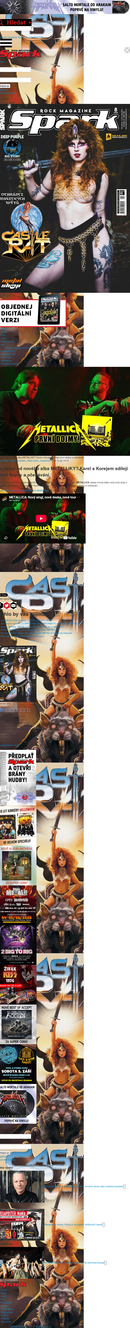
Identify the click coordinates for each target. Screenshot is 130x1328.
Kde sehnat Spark (10, 363)
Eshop (21, 37)
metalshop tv (46, 460)
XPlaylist (5, 1318)
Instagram (12, 37)
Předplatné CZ (8, 351)
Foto (3, 335)
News (3, 331)
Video (3, 338)
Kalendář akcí (8, 341)
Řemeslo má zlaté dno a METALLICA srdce (22, 636)
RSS (41, 37)
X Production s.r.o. (42, 1326)
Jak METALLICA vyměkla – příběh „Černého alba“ (26, 620)
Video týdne (33, 460)
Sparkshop (6, 360)
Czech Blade (7, 1309)
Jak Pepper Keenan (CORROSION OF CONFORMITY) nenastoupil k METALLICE (42, 623)
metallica (21, 460)
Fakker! (4, 1305)
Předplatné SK (8, 354)
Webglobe (6, 1321)
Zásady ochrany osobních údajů (21, 347)
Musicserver (7, 1312)
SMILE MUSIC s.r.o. (21, 1326)
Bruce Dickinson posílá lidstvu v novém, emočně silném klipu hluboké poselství (83, 1186)
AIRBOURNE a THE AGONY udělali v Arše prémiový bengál (74, 1262)
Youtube (29, 37)
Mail (36, 37)
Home (4, 328)
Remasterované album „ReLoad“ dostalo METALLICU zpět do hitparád (36, 633)
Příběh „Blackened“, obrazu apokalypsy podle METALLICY (30, 629)
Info (3, 344)
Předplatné (6, 1302)
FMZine (5, 1315)
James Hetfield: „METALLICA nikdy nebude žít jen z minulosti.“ (32, 626)
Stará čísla (6, 357)
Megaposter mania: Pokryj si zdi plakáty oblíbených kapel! (73, 1224)
